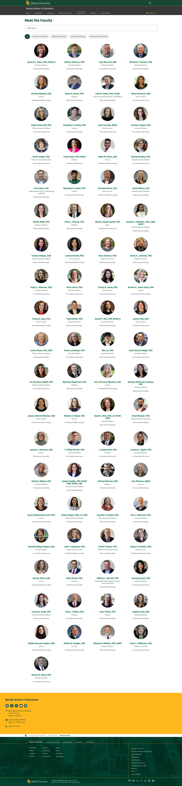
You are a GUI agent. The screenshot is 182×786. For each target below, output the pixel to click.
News (57, 748)
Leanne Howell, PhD (74, 255)
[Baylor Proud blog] (129, 781)
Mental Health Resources (138, 763)
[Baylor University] (38, 3)
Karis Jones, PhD (74, 287)
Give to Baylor (46, 756)
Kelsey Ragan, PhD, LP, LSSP (74, 514)
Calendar (45, 748)
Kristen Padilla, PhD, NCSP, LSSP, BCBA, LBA (74, 482)
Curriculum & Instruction (40, 36)
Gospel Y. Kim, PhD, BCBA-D (108, 318)
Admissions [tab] (79, 742)
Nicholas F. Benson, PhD (140, 61)
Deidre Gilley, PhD (41, 221)
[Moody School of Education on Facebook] (7, 706)
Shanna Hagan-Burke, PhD (107, 221)
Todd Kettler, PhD (74, 318)
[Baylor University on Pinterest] (149, 781)
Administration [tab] (68, 742)
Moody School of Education (40, 8)
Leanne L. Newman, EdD (41, 449)
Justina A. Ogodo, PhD (140, 449)
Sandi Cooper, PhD (41, 156)
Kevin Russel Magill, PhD (140, 350)
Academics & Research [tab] (53, 742)
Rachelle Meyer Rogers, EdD (41, 546)
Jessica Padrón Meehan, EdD (41, 415)
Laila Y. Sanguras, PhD (74, 546)
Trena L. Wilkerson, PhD (141, 643)
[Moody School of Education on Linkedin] (25, 706)
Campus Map (46, 750)
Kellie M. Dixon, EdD (107, 156)
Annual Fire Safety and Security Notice (141, 751)
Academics (50, 13)
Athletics (31, 750)
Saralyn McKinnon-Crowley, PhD (141, 383)
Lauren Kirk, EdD (141, 318)
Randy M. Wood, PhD (41, 674)
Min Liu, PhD (107, 350)
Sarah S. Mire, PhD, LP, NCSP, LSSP (107, 416)
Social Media (59, 753)
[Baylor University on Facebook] (133, 781)
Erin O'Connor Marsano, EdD (107, 381)
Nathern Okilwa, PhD (41, 480)
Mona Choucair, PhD (140, 93)
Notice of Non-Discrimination (139, 765)
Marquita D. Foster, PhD (74, 188)
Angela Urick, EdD (140, 611)
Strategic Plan (60, 756)
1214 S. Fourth (13, 713)
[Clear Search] (154, 28)
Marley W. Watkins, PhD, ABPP (107, 643)
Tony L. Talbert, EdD (74, 611)
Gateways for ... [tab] (91, 742)
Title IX (133, 771)
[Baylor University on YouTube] (153, 781)
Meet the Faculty (65, 735)
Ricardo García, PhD (107, 188)
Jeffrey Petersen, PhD (107, 480)
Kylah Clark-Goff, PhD (41, 124)
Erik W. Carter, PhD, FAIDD (107, 93)
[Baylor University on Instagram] (137, 781)
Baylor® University (62, 780)
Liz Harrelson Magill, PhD (41, 381)
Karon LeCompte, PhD (74, 350)
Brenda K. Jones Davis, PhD (141, 287)
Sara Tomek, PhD (107, 611)
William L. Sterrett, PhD (107, 577)
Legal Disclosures (136, 760)
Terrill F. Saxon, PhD (107, 546)
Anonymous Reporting (137, 748)
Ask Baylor (32, 753)
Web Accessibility (136, 774)
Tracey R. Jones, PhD (107, 287)
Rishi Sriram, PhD (74, 577)
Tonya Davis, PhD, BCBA (74, 156)
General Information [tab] (35, 742)
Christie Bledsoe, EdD (41, 93)
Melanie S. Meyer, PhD (74, 415)
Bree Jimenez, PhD (107, 255)
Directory (45, 753)
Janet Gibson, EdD (140, 188)
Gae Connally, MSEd (107, 124)
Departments (38, 13)
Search (58, 750)
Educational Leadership (59, 36)
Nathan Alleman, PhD (74, 61)
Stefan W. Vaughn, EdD (74, 643)
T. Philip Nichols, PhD (74, 449)
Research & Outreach (65, 13)
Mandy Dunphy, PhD (140, 156)
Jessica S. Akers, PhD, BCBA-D (41, 61)
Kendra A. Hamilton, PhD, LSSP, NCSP (140, 222)
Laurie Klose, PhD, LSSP (41, 350)
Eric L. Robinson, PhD (141, 514)
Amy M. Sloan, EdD (41, 577)
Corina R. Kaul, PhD (41, 318)
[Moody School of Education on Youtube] (21, 706)
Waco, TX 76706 (14, 715)
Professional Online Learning (98, 36)
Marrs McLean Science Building (19, 711)
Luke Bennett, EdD (107, 61)
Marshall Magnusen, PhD (74, 381)
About (28, 13)
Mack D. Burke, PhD (74, 93)
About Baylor (32, 748)
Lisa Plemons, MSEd (140, 480)
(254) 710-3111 (14, 726)
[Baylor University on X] (141, 781)
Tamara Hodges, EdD (41, 255)
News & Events (105, 13)
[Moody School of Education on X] (12, 706)
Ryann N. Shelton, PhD (140, 546)
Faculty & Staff (81, 13)
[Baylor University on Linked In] (145, 781)
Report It (133, 768)
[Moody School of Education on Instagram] (16, 706)
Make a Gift (152, 13)
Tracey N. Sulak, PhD (41, 611)
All (27, 36)
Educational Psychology (78, 36)
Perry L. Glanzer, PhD (74, 221)
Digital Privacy (135, 757)
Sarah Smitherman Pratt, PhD (41, 514)
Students (93, 13)
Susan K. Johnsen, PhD (141, 255)
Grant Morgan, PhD (141, 415)
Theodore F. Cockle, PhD (74, 124)
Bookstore (32, 756)
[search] (150, 3)
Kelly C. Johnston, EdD (41, 287)
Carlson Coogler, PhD (141, 124)
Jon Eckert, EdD (41, 188)
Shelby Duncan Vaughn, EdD (41, 643)
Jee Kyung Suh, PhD (140, 577)
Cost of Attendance (136, 754)
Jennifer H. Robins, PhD (107, 514)
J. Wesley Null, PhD (108, 449)
